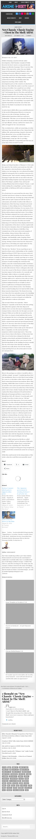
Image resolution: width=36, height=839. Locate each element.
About (16, 2)
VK (24, 532)
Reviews (27, 18)
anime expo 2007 (14, 769)
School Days (28, 788)
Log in (4, 808)
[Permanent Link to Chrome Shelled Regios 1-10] (20, 649)
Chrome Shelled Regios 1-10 (14, 651)
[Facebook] (19, 14)
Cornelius (14, 534)
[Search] (27, 14)
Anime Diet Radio (23, 767)
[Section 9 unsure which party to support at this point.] (9, 498)
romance (21, 788)
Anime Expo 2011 (16, 772)
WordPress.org (7, 818)
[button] (18, 46)
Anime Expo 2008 (24, 769)
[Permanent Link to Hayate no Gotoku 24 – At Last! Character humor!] (20, 624)
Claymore (4, 776)
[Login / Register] (33, 14)
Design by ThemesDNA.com (9, 836)
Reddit (21, 532)
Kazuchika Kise (26, 536)
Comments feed (7, 815)
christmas (22, 774)
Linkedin (30, 532)
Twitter (9, 532)
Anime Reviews (18, 27)
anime (9, 767)
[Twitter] (17, 14)
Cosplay (21, 779)
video (26, 790)
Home (10, 2)
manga (4, 785)
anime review (5, 774)
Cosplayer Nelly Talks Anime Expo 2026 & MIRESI (17, 741)
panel (3, 788)
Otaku (30, 785)
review (15, 788)
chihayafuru (14, 774)
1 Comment (28, 35)
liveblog (26, 783)
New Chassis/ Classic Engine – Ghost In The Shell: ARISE (18, 31)
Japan (21, 783)
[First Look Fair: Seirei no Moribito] (8, 515)
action (4, 767)
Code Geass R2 (13, 776)
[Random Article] (30, 14)
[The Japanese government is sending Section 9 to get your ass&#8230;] (24, 497)
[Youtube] (25, 14)
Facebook (16, 532)
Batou (9, 534)
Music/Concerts (11, 18)
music (12, 785)
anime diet (15, 767)
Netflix (10, 540)
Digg (26, 532)
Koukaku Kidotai (7, 538)
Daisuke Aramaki (23, 534)
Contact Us (24, 2)
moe (9, 785)
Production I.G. (17, 540)
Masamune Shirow (18, 538)
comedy (20, 776)
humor (9, 783)
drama (26, 779)
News (20, 18)
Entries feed (6, 811)
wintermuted (8, 35)
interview (15, 783)
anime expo (5, 769)
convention (5, 779)
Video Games (18, 22)
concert (26, 776)
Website (4, 573)
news (17, 785)
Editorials (5, 781)
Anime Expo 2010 (6, 772)
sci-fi (3, 790)
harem (4, 783)
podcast (9, 788)
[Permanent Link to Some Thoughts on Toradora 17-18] (20, 600)
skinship (9, 790)
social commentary (18, 790)
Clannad (28, 774)
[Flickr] (22, 14)
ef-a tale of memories (15, 781)
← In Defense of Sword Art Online (11, 688)
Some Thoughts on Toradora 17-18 (16, 602)
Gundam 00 (25, 781)
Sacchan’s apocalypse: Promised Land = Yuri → (15, 686)
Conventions (9, 14)
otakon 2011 (24, 785)
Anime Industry (26, 772)
